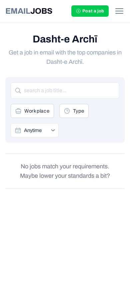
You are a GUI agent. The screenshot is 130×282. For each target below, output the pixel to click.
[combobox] (39, 130)
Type (78, 111)
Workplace (37, 111)
